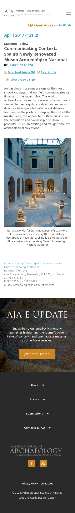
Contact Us (47, 483)
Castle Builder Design (43, 497)
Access (34, 399)
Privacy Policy (30, 483)
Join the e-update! (37, 354)
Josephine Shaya (21, 65)
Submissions (34, 413)
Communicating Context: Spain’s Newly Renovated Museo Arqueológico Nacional (33, 265)
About (34, 385)
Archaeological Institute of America (41, 492)
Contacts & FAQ (34, 428)
